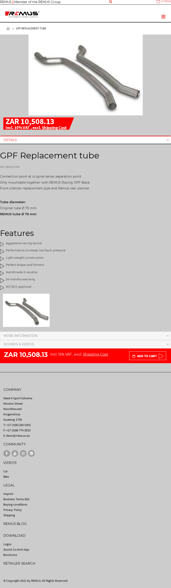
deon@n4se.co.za (18, 436)
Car (5, 471)
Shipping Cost (54, 127)
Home (8, 29)
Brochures (10, 555)
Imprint (8, 494)
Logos (7, 544)
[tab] (85, 140)
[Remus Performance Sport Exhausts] (22, 14)
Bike (6, 477)
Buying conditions (15, 504)
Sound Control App (16, 549)
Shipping (9, 515)
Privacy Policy (12, 510)
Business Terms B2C (16, 499)
